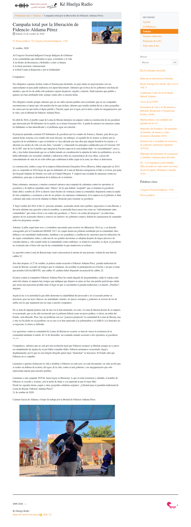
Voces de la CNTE (149, 101)
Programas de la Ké (152, 40)
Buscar (143, 56)
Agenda (146, 21)
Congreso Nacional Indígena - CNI (51, 40)
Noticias (37, 15)
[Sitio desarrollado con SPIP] (172, 505)
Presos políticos (22, 40)
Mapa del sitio (19, 514)
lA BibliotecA (149, 26)
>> (175, 62)
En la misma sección (152, 70)
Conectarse (33, 514)
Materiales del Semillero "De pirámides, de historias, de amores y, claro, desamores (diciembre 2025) (159, 132)
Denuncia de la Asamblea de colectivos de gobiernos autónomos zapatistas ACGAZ (158, 145)
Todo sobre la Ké (151, 45)
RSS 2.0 (46, 514)
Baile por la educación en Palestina (156, 78)
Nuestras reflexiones (152, 36)
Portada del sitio (22, 15)
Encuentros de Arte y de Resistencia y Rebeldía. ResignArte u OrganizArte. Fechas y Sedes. (158, 110)
